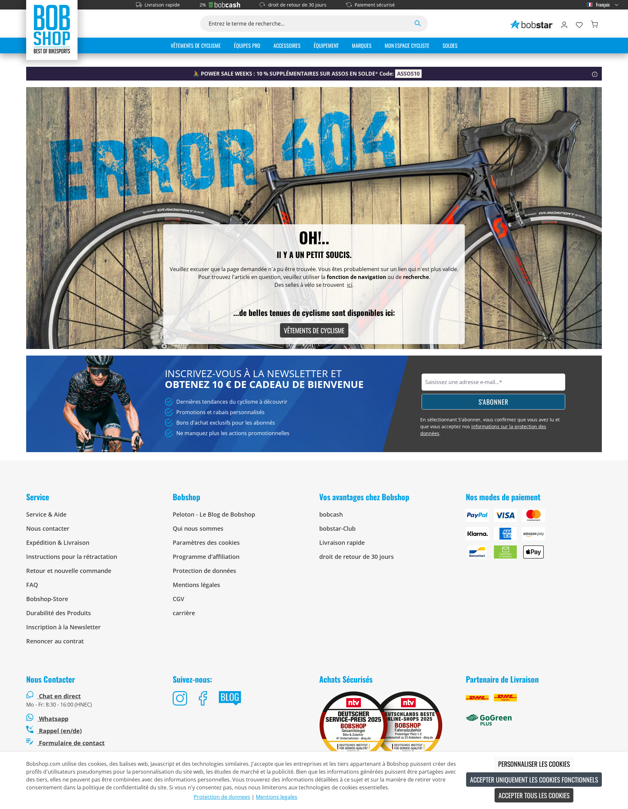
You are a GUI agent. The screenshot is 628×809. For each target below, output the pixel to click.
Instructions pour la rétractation (71, 557)
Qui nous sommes (198, 528)
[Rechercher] (418, 23)
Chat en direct (60, 696)
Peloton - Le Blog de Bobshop (214, 514)
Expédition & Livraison (57, 542)
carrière (184, 613)
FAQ (32, 585)
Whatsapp (52, 719)
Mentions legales (276, 796)
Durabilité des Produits (58, 613)
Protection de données (204, 571)
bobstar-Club (337, 528)
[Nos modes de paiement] (534, 536)
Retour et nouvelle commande (68, 571)
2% (203, 5)
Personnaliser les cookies (534, 764)
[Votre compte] (564, 23)
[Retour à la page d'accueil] (52, 28)
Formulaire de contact (71, 743)
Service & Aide (46, 514)
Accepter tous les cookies (533, 795)
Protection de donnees (222, 796)
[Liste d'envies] (579, 23)
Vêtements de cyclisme (314, 330)
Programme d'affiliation (206, 557)
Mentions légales (196, 585)
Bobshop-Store (47, 599)
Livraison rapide (162, 5)
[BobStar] (531, 23)
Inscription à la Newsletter (63, 627)
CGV (178, 599)
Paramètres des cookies (206, 542)
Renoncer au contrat (55, 641)
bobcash (331, 514)
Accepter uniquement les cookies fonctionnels (534, 779)
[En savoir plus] (595, 73)
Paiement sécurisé (375, 5)
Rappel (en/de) (59, 731)
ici (349, 284)
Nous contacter (47, 528)
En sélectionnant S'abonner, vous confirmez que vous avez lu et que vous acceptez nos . (490, 426)
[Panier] (594, 23)
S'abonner (493, 402)
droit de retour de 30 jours (297, 5)
